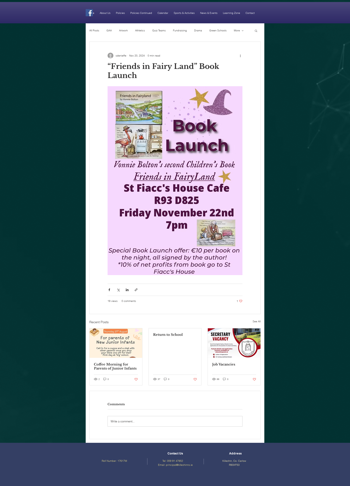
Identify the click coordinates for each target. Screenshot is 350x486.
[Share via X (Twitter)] (118, 289)
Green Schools (218, 30)
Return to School (168, 335)
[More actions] (240, 55)
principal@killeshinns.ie (179, 464)
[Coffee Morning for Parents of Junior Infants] (116, 343)
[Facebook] (89, 12)
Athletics (140, 30)
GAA (109, 30)
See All (257, 321)
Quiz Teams (159, 30)
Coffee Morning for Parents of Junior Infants (115, 366)
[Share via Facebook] (109, 289)
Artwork (123, 30)
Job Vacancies (223, 364)
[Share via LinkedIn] (127, 289)
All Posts (94, 30)
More (237, 30)
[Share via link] (136, 289)
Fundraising (180, 30)
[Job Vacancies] (234, 343)
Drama (198, 30)
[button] (105, 13)
